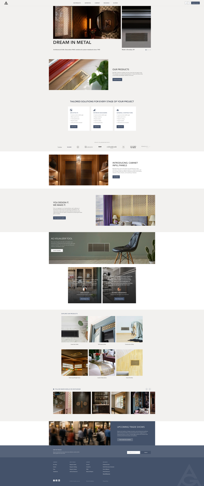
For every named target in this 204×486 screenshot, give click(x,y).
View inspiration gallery (59, 218)
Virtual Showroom (106, 471)
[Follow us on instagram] (54, 480)
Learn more (73, 126)
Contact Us (88, 466)
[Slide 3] (150, 49)
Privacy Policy (105, 481)
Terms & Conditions (90, 481)
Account (87, 464)
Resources (106, 3)
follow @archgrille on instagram (68, 389)
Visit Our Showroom (74, 471)
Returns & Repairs (89, 471)
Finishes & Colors (106, 464)
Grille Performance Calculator (108, 466)
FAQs (87, 469)
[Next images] (150, 389)
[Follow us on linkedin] (59, 480)
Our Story (55, 464)
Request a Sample (73, 469)
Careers (54, 466)
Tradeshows (55, 471)
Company (97, 3)
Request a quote (195, 3)
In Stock (115, 3)
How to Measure (106, 469)
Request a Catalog (73, 466)
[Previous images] (147, 389)
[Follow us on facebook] (56, 480)
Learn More (116, 176)
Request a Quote (73, 464)
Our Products (77, 3)
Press (54, 469)
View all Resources (106, 473)
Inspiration (88, 3)
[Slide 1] (147, 49)
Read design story (85, 298)
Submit (145, 452)
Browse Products (117, 79)
